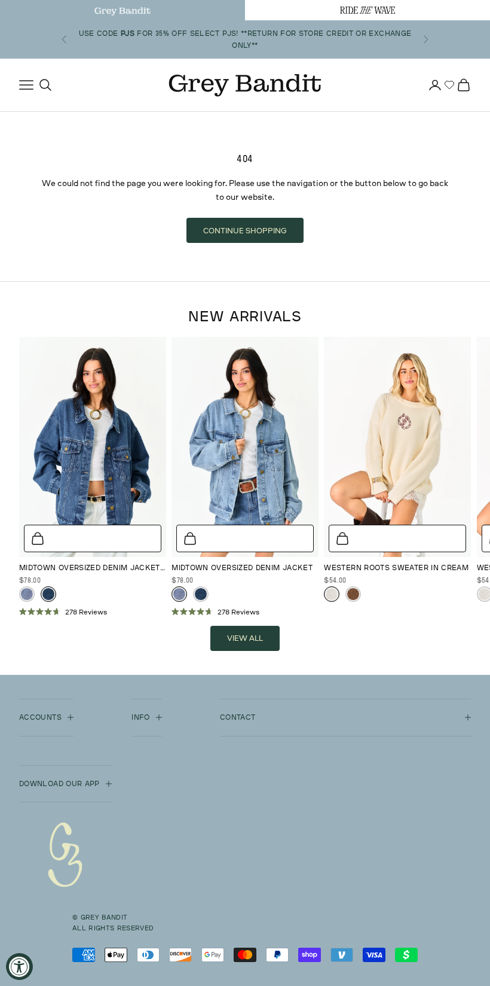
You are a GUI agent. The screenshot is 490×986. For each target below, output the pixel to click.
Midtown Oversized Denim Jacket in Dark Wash (89, 568)
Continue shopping (245, 230)
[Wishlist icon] (449, 85)
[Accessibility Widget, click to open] (19, 966)
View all (245, 637)
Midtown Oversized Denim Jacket (242, 567)
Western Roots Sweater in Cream (396, 567)
